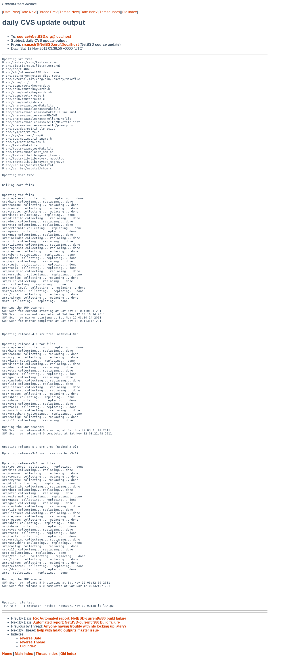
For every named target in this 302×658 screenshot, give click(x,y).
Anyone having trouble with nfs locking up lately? (85, 626)
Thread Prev (47, 12)
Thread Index (109, 12)
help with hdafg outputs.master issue (68, 630)
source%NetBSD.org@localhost (44, 36)
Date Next (28, 12)
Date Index (88, 12)
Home (7, 654)
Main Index (24, 654)
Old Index (129, 12)
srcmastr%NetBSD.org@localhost (50, 44)
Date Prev (11, 12)
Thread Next (69, 12)
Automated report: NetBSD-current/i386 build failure (76, 622)
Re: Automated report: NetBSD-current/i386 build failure (79, 618)
